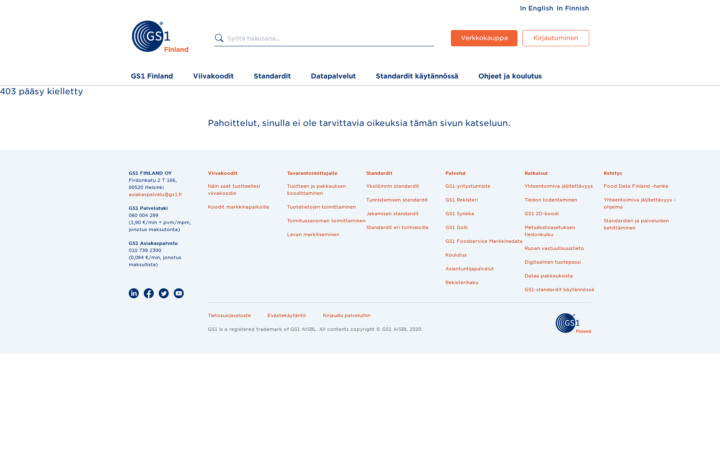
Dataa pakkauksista (549, 276)
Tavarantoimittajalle (312, 173)
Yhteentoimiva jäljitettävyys (559, 186)
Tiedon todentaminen (551, 200)
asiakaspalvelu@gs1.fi (155, 194)
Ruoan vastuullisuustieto (554, 248)
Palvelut (455, 173)
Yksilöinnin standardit (392, 186)
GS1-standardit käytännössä (559, 289)
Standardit (272, 76)
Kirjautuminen (555, 38)
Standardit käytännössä (417, 76)
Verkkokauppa (484, 38)
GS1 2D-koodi (542, 214)
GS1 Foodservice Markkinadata (483, 241)
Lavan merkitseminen (313, 234)
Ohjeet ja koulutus (510, 76)
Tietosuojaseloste (229, 315)
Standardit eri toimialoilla (397, 227)
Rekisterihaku (461, 282)
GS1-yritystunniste (467, 186)
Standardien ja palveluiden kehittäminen (636, 224)
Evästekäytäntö (287, 315)
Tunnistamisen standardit (397, 200)
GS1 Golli (456, 227)
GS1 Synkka (459, 214)
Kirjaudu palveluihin (346, 315)
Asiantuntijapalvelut (469, 269)
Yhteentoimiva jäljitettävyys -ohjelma (640, 203)
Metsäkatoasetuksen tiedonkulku (550, 230)
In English (536, 8)
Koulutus (456, 255)
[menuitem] (536, 8)
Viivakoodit (213, 76)
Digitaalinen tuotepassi (553, 262)
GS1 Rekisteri (461, 200)
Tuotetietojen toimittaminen (321, 207)
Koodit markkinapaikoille (238, 207)
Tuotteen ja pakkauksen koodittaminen (316, 189)
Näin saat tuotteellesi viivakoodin (234, 189)
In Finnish (573, 8)
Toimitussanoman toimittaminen (326, 221)
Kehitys (613, 173)
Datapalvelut (333, 76)
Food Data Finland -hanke (636, 186)
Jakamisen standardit (392, 214)
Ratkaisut (536, 173)
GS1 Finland (152, 76)
